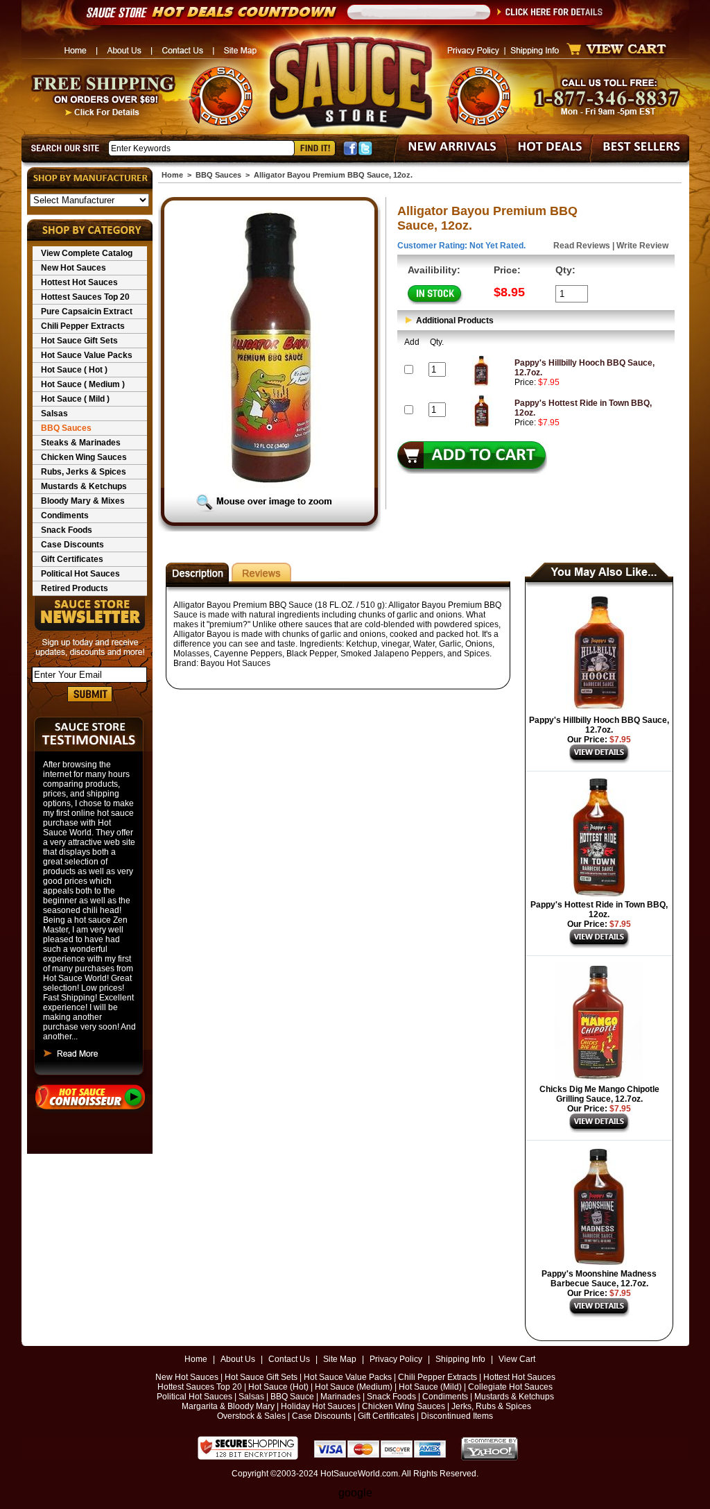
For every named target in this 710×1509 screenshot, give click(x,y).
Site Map (339, 1359)
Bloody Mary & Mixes (83, 501)
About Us (237, 1359)
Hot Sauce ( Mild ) (75, 399)
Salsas (54, 413)
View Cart (517, 1359)
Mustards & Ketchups (84, 486)
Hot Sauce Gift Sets (79, 341)
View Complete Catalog (86, 253)
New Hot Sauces (73, 268)
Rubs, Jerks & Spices (83, 472)
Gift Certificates (72, 559)
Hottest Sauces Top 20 (85, 297)
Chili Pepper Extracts (83, 326)
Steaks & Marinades (81, 442)
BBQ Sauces (66, 428)
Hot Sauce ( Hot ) (74, 370)
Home (172, 175)
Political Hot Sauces (80, 574)
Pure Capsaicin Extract (86, 311)
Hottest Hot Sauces (79, 282)
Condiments (65, 515)
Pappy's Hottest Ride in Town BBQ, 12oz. (599, 909)
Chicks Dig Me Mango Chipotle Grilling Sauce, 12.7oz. (599, 1094)
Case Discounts (72, 544)
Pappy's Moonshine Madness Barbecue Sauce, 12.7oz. (599, 1278)
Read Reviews (581, 245)
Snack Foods (66, 530)
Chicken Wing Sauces (84, 457)
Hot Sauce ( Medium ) (83, 384)
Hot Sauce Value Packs (86, 355)
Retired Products (74, 588)
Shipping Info (460, 1359)
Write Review (642, 245)
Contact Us (289, 1359)
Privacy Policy (396, 1359)
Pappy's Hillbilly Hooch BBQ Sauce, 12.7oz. (599, 725)
